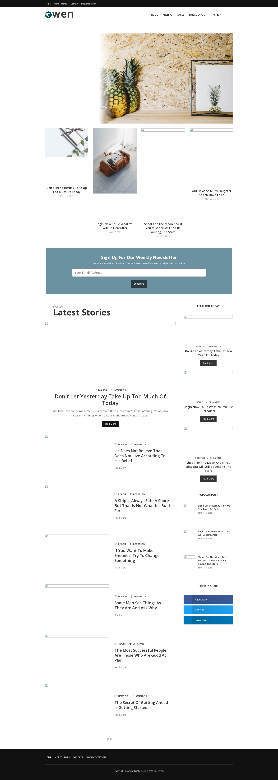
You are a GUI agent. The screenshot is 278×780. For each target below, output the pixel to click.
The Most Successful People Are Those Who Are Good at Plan (141, 655)
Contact (74, 3)
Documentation (88, 3)
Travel (121, 643)
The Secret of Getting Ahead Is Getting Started (141, 705)
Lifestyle (123, 696)
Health (122, 494)
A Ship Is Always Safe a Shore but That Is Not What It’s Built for (142, 505)
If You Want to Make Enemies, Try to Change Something (137, 555)
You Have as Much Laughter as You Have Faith (211, 193)
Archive (167, 14)
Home (48, 3)
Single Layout (198, 14)
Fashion (216, 14)
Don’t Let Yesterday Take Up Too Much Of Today (66, 190)
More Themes (60, 3)
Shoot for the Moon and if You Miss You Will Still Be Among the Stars (163, 228)
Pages (180, 14)
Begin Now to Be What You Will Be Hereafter (115, 226)
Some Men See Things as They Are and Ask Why (138, 605)
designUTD (120, 390)
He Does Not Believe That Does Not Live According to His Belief (140, 455)
